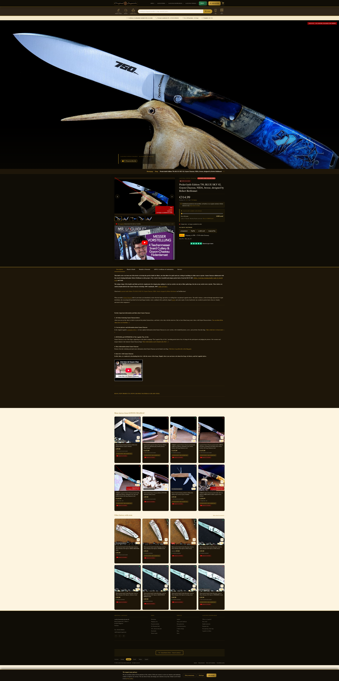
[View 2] (125, 218)
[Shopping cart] (223, 3)
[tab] (119, 269)
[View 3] (133, 218)
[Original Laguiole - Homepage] (125, 3)
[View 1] (117, 218)
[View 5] (149, 218)
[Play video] (145, 242)
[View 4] (141, 218)
